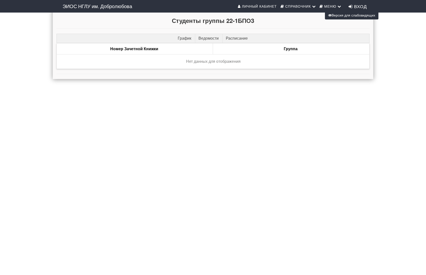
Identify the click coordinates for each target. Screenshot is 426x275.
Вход (360, 6)
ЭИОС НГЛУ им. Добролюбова (97, 6)
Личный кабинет (259, 6)
